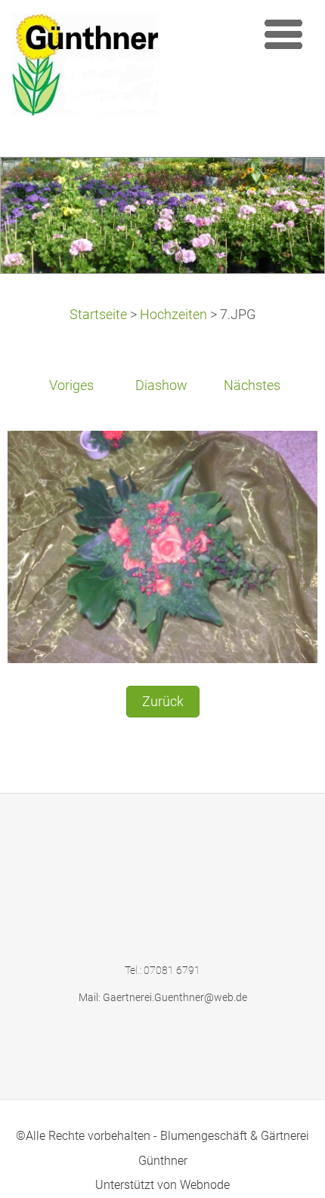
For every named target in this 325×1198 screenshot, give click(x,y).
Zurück (163, 701)
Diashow (161, 385)
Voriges (71, 385)
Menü (283, 34)
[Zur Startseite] (128, 68)
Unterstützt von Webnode (162, 1185)
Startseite (98, 314)
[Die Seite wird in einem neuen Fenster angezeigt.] (162, 545)
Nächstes (252, 385)
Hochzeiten (173, 314)
